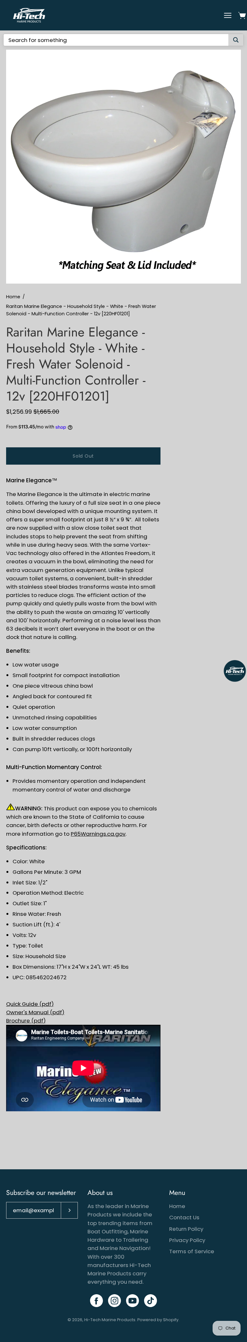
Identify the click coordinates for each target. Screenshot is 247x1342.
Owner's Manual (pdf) (35, 1012)
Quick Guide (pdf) (30, 1004)
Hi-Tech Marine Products (109, 1319)
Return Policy (186, 1229)
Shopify (170, 1319)
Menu (177, 1193)
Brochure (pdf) (26, 1020)
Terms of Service (191, 1251)
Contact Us (184, 1217)
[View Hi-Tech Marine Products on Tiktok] (150, 1300)
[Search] (235, 40)
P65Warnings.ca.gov (98, 834)
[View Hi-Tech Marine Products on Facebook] (96, 1300)
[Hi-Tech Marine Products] (29, 15)
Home (13, 297)
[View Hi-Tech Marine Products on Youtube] (132, 1300)
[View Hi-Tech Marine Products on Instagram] (114, 1300)
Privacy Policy (187, 1240)
